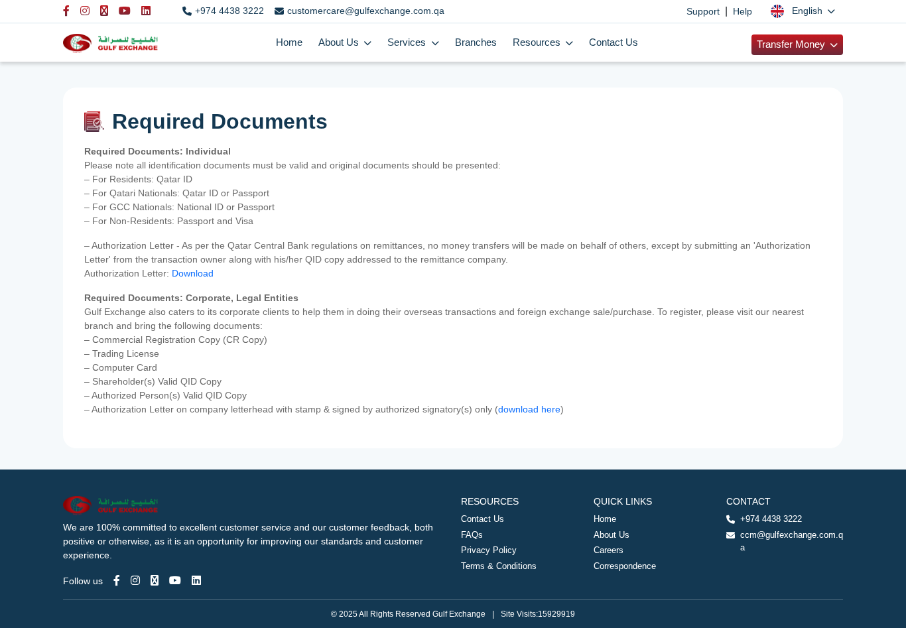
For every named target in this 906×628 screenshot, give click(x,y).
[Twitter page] (155, 580)
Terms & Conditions (499, 566)
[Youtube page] (175, 580)
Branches (476, 42)
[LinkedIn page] (196, 580)
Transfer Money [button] (792, 44)
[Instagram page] (135, 580)
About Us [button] (339, 42)
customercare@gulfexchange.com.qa (365, 10)
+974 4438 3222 (229, 10)
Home (289, 42)
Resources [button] (538, 42)
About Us (611, 535)
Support (703, 11)
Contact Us (613, 42)
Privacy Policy (489, 550)
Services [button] (407, 42)
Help (742, 11)
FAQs (472, 535)
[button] (803, 11)
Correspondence (625, 566)
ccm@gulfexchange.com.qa (791, 541)
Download (194, 273)
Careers (608, 550)
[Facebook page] (116, 580)
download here (529, 409)
